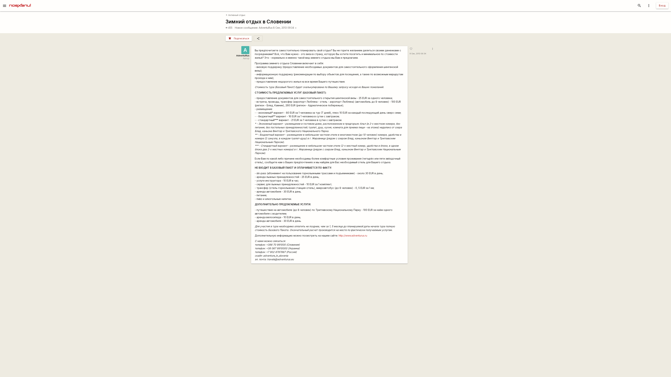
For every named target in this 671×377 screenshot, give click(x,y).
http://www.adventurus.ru (353, 235)
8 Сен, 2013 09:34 (285, 27)
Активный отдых (236, 15)
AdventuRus (266, 27)
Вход (662, 5)
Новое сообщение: (246, 27)
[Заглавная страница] (20, 2)
